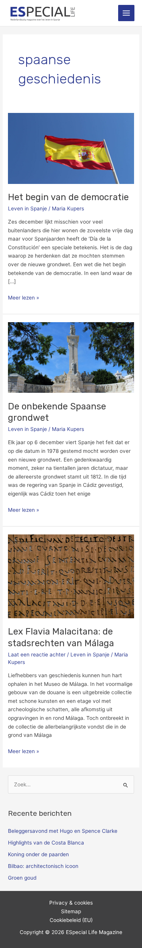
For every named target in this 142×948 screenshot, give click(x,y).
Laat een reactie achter (37, 655)
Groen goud (22, 878)
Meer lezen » (23, 297)
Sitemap (71, 911)
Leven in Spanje (27, 208)
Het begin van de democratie (68, 197)
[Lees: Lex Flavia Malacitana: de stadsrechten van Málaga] (71, 576)
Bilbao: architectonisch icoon (43, 866)
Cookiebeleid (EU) (71, 920)
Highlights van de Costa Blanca (46, 843)
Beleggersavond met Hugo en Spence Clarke (62, 831)
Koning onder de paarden (38, 854)
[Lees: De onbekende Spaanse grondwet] (71, 357)
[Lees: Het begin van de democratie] (71, 148)
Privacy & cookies (71, 903)
